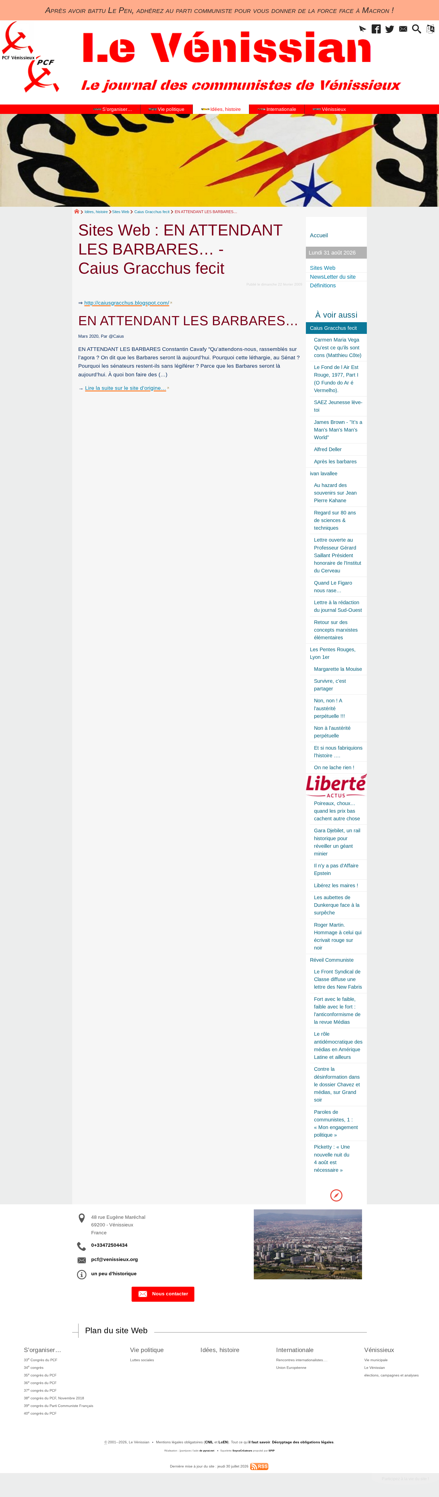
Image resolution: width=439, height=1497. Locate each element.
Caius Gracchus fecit (151, 212)
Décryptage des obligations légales (303, 1442)
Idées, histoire (96, 212)
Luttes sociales (142, 1360)
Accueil (319, 235)
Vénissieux (379, 1349)
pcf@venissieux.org (114, 1259)
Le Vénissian (374, 1368)
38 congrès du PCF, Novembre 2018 (54, 1398)
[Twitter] (390, 29)
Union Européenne (291, 1368)
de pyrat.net (206, 1450)
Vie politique (147, 1349)
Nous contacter (170, 1293)
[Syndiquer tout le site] (259, 1466)
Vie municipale (376, 1360)
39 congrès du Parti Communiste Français (58, 1405)
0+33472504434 (109, 1245)
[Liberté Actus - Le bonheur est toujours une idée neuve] (336, 785)
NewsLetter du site (333, 277)
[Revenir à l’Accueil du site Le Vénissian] (18, 40)
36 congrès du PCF (40, 1382)
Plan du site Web (116, 1330)
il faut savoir (259, 1442)
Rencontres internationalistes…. (301, 1360)
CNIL (209, 1442)
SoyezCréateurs (242, 1450)
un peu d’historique (114, 1273)
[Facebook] (376, 29)
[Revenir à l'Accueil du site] (79, 212)
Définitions (323, 285)
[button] (363, 29)
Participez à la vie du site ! (405, 1479)
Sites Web (120, 212)
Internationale (294, 1349)
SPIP (272, 1450)
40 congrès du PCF (40, 1413)
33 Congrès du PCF (40, 1359)
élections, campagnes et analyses (391, 1375)
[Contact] (403, 29)
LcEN (223, 1442)
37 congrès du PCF (40, 1390)
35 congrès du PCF (40, 1375)
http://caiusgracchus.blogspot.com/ (126, 303)
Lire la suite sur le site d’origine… (125, 388)
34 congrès (33, 1367)
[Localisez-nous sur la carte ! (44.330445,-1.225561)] (336, 1195)
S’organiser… (42, 1349)
